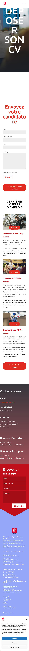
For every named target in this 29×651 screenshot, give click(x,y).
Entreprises (5, 602)
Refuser (14, 643)
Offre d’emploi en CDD (8, 572)
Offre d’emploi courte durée (9, 575)
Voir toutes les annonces (14, 366)
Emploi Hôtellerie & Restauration (10, 560)
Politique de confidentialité (9, 608)
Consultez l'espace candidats (14, 187)
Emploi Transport (7, 554)
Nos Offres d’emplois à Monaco (13, 552)
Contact (5, 605)
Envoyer (19, 506)
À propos (5, 603)
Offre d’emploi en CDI (8, 574)
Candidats (5, 600)
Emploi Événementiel (8, 561)
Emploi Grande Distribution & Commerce (12, 562)
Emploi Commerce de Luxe (9, 589)
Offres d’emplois (7, 599)
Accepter (14, 638)
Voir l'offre (14, 227)
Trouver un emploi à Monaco (12, 569)
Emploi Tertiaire (6, 558)
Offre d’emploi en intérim (9, 571)
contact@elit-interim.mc (7, 402)
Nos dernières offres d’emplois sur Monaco (14, 581)
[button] (26, 619)
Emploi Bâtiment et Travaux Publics (11, 557)
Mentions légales (7, 606)
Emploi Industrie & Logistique (10, 555)
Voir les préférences (14, 647)
